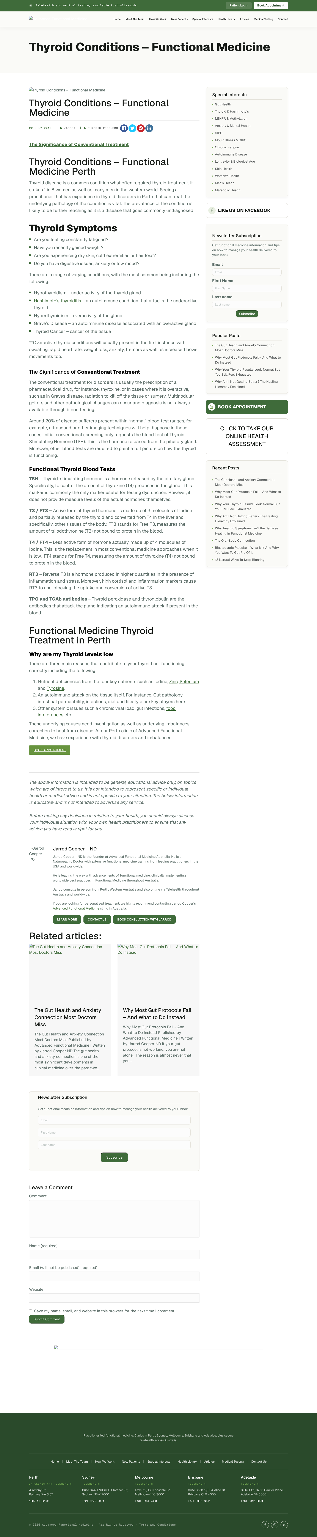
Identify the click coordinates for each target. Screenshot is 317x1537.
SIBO (219, 133)
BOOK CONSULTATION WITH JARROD (144, 919)
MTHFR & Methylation (231, 118)
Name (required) (43, 1245)
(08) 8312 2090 (252, 1501)
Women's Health (227, 176)
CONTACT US (97, 919)
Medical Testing (263, 19)
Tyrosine (55, 688)
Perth (33, 1477)
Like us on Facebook (244, 210)
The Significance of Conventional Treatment (79, 144)
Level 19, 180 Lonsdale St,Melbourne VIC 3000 (152, 1492)
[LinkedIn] (284, 1524)
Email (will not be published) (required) (63, 1267)
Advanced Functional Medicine (76, 908)
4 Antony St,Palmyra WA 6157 (41, 1492)
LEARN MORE (67, 919)
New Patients (179, 19)
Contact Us (259, 1461)
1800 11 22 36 (39, 1501)
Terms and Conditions (157, 1524)
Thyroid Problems (103, 128)
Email (217, 264)
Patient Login (238, 5)
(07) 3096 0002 (199, 1501)
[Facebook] (265, 1524)
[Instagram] (274, 1524)
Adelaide (248, 1477)
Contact (283, 19)
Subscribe (114, 1157)
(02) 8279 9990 (93, 1501)
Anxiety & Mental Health (233, 126)
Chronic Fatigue (227, 147)
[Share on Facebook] (124, 128)
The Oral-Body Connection (235, 540)
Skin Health (223, 169)
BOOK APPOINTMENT (242, 407)
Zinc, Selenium (184, 681)
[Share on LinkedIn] (149, 128)
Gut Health (223, 104)
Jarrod (69, 128)
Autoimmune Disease (231, 154)
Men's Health (224, 183)
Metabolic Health (227, 190)
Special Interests (202, 19)
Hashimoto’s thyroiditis (57, 301)
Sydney (88, 1477)
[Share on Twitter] (132, 128)
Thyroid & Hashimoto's (232, 111)
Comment (38, 1196)
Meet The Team (135, 19)
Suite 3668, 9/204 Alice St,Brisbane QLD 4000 (207, 1492)
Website (36, 1289)
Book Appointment (270, 5)
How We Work (157, 19)
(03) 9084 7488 (146, 1501)
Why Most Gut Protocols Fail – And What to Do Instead (157, 1014)
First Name (222, 280)
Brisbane (195, 1477)
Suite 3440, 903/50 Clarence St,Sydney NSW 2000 (105, 1492)
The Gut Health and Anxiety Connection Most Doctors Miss (68, 1017)
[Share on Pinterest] (141, 128)
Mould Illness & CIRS (230, 140)
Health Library (226, 19)
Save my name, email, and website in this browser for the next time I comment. (104, 1310)
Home (117, 19)
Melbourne (144, 1477)
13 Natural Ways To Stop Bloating (240, 560)
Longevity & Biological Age (235, 161)
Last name (222, 296)
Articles (244, 19)
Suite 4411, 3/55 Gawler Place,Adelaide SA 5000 (262, 1492)
